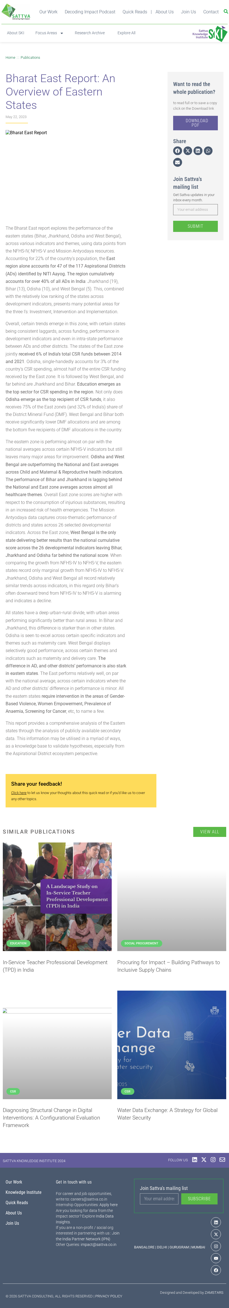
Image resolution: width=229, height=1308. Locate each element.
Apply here (108, 1204)
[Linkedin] (195, 1160)
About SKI (15, 33)
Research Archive (90, 33)
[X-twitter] (204, 1160)
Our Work (48, 11)
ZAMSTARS (214, 1292)
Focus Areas (46, 33)
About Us (165, 11)
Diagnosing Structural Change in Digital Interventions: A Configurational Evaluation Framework (51, 1117)
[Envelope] (222, 1160)
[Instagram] (213, 1160)
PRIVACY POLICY (108, 1296)
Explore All (125, 33)
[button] (177, 150)
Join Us (188, 11)
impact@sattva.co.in (98, 1244)
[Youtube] (216, 1258)
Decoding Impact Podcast (90, 11)
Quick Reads (135, 11)
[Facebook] (216, 1270)
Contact (211, 11)
